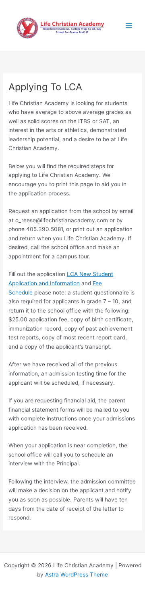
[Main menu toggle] (129, 25)
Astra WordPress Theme (76, 574)
